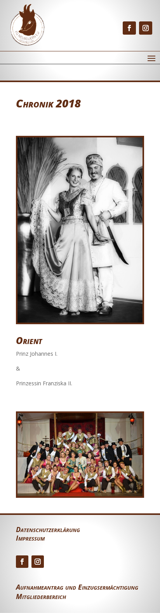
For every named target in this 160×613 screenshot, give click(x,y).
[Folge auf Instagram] (145, 28)
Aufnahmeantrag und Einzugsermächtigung (77, 587)
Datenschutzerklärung (48, 530)
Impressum (30, 539)
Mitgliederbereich (41, 596)
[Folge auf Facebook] (129, 28)
